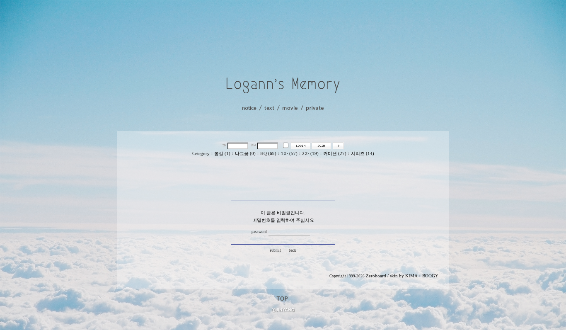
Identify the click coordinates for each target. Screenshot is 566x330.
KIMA (411, 276)
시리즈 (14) (362, 153)
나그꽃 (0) (245, 153)
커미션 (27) (334, 153)
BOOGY (430, 276)
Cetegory (201, 153)
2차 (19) (310, 153)
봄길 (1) (222, 153)
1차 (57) (289, 153)
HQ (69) (268, 153)
